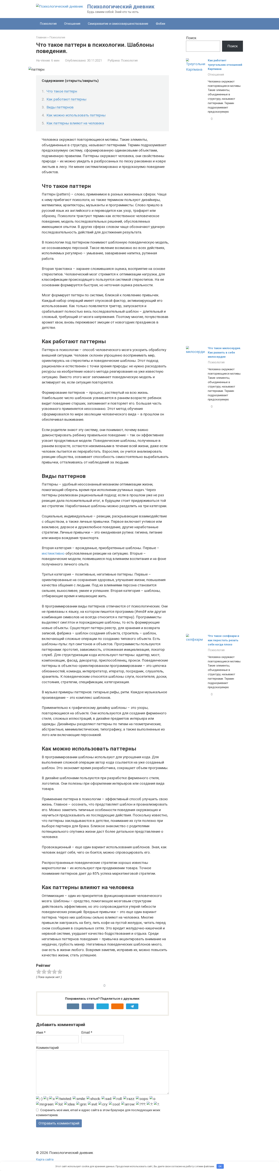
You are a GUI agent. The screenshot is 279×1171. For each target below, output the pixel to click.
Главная (41, 37)
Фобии (160, 23)
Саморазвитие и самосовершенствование (118, 23)
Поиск (191, 38)
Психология (48, 23)
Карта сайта (45, 1159)
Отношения (72, 23)
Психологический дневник (120, 6)
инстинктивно (53, 553)
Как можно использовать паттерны (76, 115)
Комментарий (47, 1047)
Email (86, 1032)
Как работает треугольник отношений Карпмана (225, 65)
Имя (41, 1032)
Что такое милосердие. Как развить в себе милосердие (224, 352)
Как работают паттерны (66, 99)
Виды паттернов (60, 107)
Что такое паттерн (61, 91)
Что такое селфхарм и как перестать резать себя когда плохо (223, 640)
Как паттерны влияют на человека (75, 123)
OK (220, 1166)
